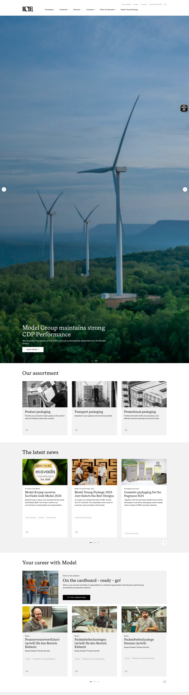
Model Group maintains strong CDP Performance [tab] (96, 361)
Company (90, 10)
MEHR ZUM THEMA (33, 533)
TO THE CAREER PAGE (76, 597)
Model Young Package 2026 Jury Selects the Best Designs (94, 494)
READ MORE (80, 533)
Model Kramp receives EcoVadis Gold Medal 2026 (43, 494)
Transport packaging (88, 412)
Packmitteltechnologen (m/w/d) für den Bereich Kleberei (91, 643)
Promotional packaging (140, 412)
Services (76, 10)
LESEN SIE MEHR (32, 672)
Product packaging (38, 412)
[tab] (91, 543)
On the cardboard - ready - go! (92, 580)
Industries (63, 10)
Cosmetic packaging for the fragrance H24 (142, 494)
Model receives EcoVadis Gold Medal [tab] (93, 361)
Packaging (49, 10)
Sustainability (126, 4)
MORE (27, 431)
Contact (144, 4)
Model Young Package (129, 10)
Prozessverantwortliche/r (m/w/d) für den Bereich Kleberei (42, 643)
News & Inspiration (107, 10)
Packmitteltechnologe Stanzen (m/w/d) (139, 641)
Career (136, 4)
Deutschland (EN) (155, 4)
